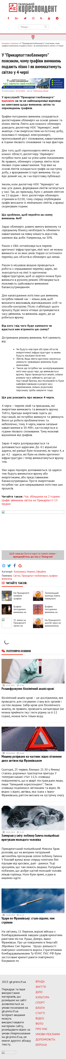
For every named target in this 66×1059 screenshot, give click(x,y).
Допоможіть (45, 1039)
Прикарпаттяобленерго (34, 575)
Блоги (40, 1008)
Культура (42, 997)
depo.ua (41, 1044)
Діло (39, 992)
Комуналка (20, 571)
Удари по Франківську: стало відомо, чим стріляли (28, 920)
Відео (40, 1018)
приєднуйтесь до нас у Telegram (32, 556)
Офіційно (41, 571)
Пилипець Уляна (40, 91)
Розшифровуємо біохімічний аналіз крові (28, 688)
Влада (40, 981)
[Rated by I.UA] (9, 1053)
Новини (31, 571)
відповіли (8, 101)
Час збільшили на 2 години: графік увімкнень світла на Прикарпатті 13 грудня (31, 500)
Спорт (40, 1002)
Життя (41, 986)
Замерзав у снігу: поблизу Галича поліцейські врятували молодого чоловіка (30, 837)
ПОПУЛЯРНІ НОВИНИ (18, 651)
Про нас (42, 1029)
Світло (16, 575)
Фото (39, 1023)
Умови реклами (48, 1034)
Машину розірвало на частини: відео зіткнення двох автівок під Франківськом (32, 758)
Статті (40, 1013)
